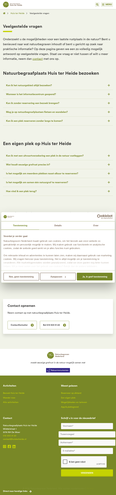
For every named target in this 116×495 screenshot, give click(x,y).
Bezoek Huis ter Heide (13, 393)
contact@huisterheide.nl (14, 439)
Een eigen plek (68, 398)
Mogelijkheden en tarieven (74, 402)
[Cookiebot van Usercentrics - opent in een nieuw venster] (99, 217)
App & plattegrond (70, 407)
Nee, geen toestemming (21, 276)
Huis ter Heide (17, 13)
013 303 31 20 (9, 436)
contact (37, 58)
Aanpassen (56, 276)
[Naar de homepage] (5, 13)
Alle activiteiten (10, 402)
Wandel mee (9, 398)
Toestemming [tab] (20, 225)
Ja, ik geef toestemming (94, 276)
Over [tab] (95, 225)
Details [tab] (58, 225)
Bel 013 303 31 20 (51, 325)
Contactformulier (19, 325)
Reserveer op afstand (71, 393)
